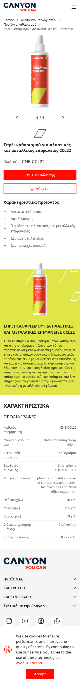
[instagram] (9, 621)
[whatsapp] (57, 621)
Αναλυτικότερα (29, 662)
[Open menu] (73, 7)
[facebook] (41, 621)
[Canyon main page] (20, 7)
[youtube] (25, 621)
